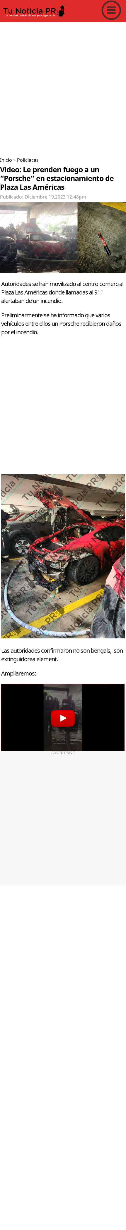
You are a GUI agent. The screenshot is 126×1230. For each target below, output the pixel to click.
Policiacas (28, 160)
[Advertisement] (63, 87)
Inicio (6, 160)
